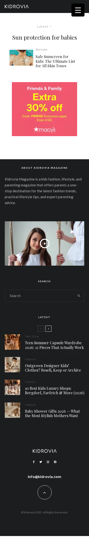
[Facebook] (34, 462)
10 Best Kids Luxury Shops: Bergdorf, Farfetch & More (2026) (54, 390)
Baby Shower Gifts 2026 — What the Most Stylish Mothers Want (52, 413)
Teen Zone (32, 336)
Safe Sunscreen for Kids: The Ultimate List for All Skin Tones (55, 61)
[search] (79, 295)
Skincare (41, 49)
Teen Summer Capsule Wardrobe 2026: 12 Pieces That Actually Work (54, 344)
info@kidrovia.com (44, 476)
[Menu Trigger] (77, 10)
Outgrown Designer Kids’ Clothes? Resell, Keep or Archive (53, 367)
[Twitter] (40, 462)
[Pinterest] (55, 462)
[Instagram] (48, 462)
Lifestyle (30, 405)
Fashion (30, 359)
